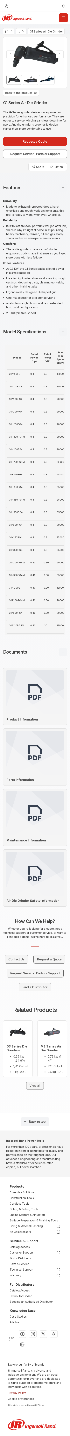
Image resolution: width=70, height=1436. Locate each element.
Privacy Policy (17, 1392)
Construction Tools (22, 1198)
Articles (14, 1322)
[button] (35, 187)
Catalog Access (20, 1247)
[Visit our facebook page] (54, 1334)
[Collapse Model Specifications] (63, 332)
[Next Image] (60, 54)
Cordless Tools (19, 1203)
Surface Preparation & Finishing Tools (34, 1220)
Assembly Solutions (22, 1192)
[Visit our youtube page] (22, 1334)
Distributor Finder (21, 1296)
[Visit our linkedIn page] (22, 1344)
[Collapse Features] (63, 188)
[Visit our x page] (43, 1334)
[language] (6, 6)
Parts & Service (19, 1264)
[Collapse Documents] (63, 652)
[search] (63, 6)
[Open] (63, 17)
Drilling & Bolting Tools (24, 1209)
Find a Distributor (20, 1258)
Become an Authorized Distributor (31, 1301)
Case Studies (18, 1316)
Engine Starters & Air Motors (28, 1214)
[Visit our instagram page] (33, 1334)
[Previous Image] (10, 54)
